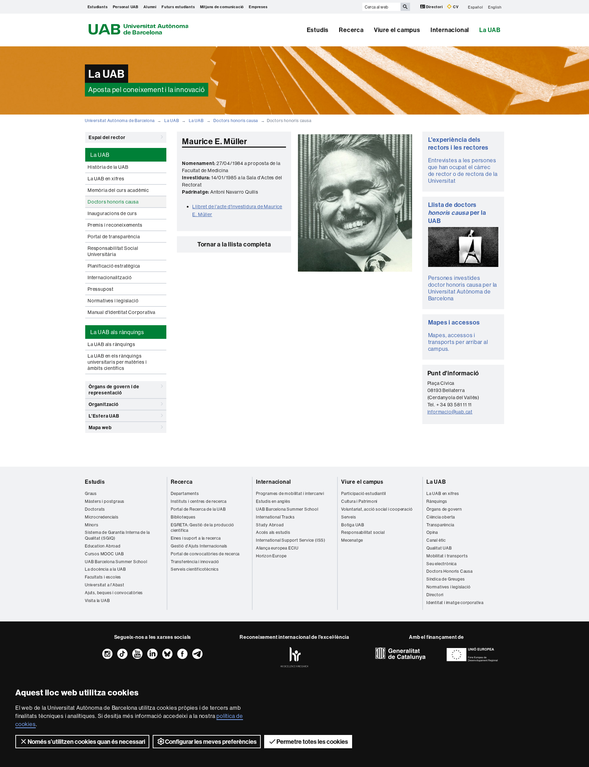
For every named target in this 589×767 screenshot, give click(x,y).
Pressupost (101, 289)
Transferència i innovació (195, 561)
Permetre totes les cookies (312, 742)
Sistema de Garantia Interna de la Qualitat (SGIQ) (117, 535)
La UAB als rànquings (111, 344)
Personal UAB (126, 6)
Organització (104, 404)
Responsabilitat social (363, 532)
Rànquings (436, 501)
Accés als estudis (273, 532)
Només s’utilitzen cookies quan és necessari (86, 742)
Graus (91, 493)
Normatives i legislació (113, 301)
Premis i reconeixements (115, 225)
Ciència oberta (440, 517)
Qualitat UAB (439, 548)
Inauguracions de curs (112, 213)
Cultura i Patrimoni (359, 501)
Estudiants (98, 6)
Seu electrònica (441, 563)
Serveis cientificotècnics (195, 569)
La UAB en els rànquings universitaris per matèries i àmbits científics (117, 362)
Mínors (92, 524)
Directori (434, 6)
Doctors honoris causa (235, 120)
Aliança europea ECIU (277, 548)
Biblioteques (183, 517)
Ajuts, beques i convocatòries (114, 592)
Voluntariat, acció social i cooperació (376, 509)
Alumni (150, 6)
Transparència (440, 524)
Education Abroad (103, 545)
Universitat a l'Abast (104, 584)
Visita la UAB (97, 600)
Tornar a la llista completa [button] (234, 244)
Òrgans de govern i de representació (114, 390)
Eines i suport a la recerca (196, 538)
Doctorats (95, 509)
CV (455, 6)
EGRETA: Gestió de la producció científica (202, 527)
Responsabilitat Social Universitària (113, 251)
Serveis (348, 517)
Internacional (450, 30)
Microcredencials (102, 517)
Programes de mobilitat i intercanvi (290, 493)
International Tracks (275, 517)
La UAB (490, 30)
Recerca (351, 30)
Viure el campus (397, 30)
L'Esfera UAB (104, 416)
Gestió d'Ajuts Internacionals (199, 545)
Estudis (318, 30)
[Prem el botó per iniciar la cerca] (405, 7)
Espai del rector (107, 137)
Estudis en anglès (273, 501)
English (495, 6)
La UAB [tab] (99, 154)
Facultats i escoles (103, 577)
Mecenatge (352, 540)
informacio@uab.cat (449, 412)
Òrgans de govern (444, 509)
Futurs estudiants (178, 6)
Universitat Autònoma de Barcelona (119, 120)
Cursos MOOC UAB (104, 553)
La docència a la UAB (105, 569)
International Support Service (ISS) (291, 540)
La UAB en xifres (106, 179)
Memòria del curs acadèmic (118, 190)
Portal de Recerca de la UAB (198, 509)
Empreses (258, 6)
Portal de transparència (114, 237)
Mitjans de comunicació (222, 6)
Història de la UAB (108, 167)
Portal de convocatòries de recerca (205, 553)
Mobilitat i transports (447, 555)
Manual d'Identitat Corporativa (121, 312)
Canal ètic (436, 540)
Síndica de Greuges (445, 579)
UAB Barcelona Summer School (116, 561)
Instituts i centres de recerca (199, 501)
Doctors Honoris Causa (449, 571)
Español (475, 6)
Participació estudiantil (363, 493)
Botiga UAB (352, 524)
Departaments (185, 493)
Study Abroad (270, 524)
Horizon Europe (271, 555)
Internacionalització (110, 277)
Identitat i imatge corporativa (455, 602)
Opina (432, 532)
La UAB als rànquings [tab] (117, 332)
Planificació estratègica (114, 266)
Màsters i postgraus (104, 501)
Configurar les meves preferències (211, 742)
